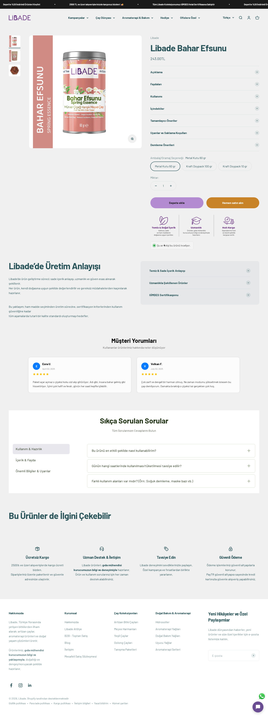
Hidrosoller (163, 622)
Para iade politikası (40, 703)
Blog (67, 642)
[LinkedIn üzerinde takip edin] (29, 685)
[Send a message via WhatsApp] (262, 696)
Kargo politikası (62, 703)
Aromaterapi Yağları (168, 629)
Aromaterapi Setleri (168, 649)
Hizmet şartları (120, 703)
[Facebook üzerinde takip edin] (11, 685)
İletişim (69, 649)
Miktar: (154, 177)
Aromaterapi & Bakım (135, 18)
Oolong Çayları (123, 642)
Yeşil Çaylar (121, 635)
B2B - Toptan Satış (76, 635)
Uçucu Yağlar (164, 642)
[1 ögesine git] (14, 41)
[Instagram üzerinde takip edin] (20, 685)
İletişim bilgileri (82, 703)
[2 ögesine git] (14, 56)
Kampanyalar (76, 18)
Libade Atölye (73, 629)
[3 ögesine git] (14, 71)
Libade (154, 37)
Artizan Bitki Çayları (126, 622)
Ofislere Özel (188, 18)
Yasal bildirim (101, 703)
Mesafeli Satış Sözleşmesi (81, 656)
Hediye (164, 18)
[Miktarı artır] (171, 185)
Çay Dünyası (103, 18)
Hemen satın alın (232, 202)
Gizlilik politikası (17, 703)
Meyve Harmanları (125, 629)
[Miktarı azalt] (156, 185)
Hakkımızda (72, 622)
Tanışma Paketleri (125, 649)
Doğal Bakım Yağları (168, 635)
